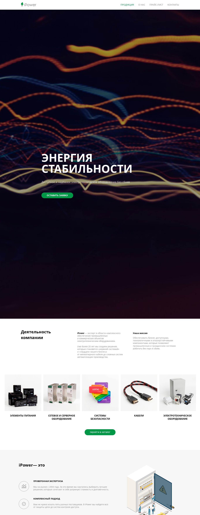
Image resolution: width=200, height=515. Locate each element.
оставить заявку (57, 195)
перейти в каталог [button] (100, 432)
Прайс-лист (156, 4)
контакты (173, 4)
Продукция (127, 4)
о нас (141, 4)
